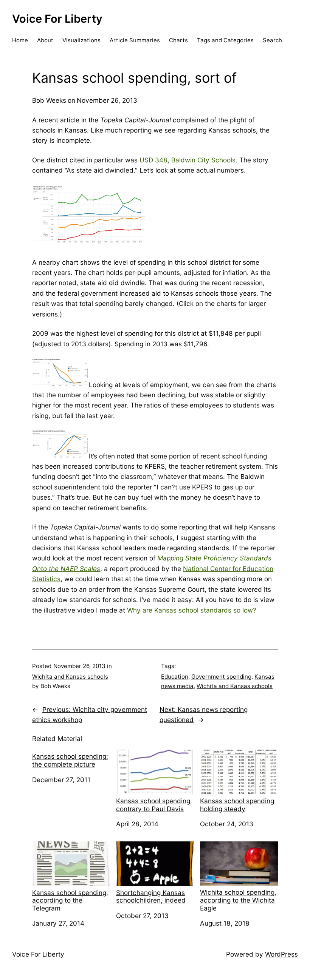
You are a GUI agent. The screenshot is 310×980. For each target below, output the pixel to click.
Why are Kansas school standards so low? (191, 610)
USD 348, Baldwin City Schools (188, 160)
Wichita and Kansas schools (70, 676)
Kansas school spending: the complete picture (70, 760)
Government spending (221, 676)
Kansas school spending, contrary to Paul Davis (154, 805)
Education (174, 676)
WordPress (281, 954)
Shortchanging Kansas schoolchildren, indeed (151, 896)
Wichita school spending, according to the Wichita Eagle (238, 900)
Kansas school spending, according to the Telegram (70, 900)
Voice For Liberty (57, 18)
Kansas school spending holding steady (237, 805)
